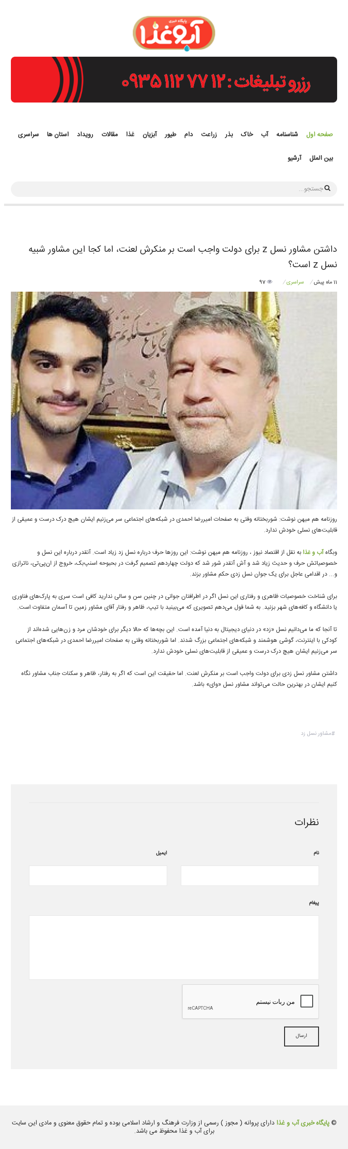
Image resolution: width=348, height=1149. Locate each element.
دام (188, 134)
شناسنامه (287, 134)
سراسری (28, 134)
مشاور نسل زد (316, 733)
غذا (130, 134)
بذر (229, 134)
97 (263, 282)
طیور (170, 134)
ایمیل (161, 853)
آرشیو (294, 158)
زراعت (209, 134)
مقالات (110, 134)
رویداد (85, 134)
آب (264, 134)
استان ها (58, 134)
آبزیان (150, 134)
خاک (247, 134)
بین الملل (321, 158)
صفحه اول (319, 134)
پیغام (314, 903)
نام (316, 853)
